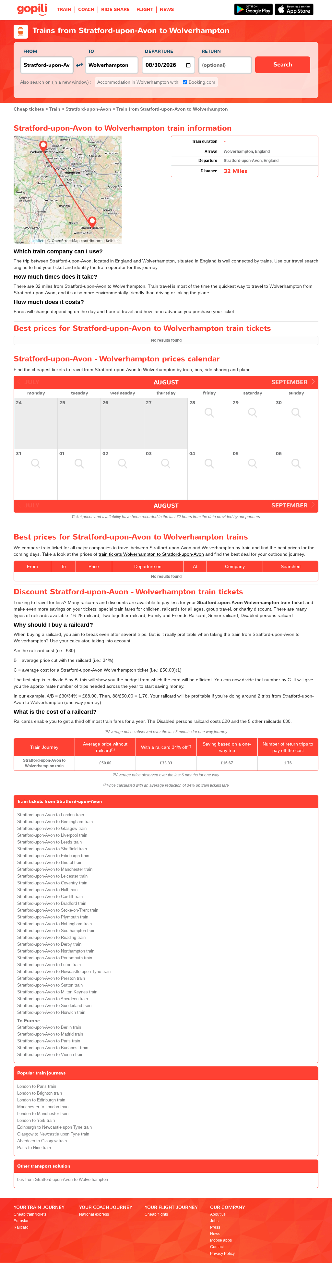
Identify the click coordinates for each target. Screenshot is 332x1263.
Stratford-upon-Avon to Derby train (49, 944)
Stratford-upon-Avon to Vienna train (50, 1054)
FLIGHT (144, 9)
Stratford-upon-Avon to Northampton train (55, 951)
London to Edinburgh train (41, 1100)
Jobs (214, 1221)
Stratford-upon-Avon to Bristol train (49, 862)
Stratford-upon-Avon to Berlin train (49, 1027)
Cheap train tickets (30, 1214)
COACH (86, 9)
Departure (159, 51)
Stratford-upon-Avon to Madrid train (50, 1034)
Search (282, 65)
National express (94, 1214)
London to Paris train (36, 1086)
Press (215, 1227)
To (91, 51)
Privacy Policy (222, 1253)
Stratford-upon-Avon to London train (50, 815)
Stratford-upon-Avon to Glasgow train (52, 828)
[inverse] (79, 65)
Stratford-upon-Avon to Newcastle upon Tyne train (64, 971)
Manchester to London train (42, 1107)
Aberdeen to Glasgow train (42, 1141)
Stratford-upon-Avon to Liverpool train (52, 835)
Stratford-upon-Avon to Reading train (51, 937)
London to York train (36, 1120)
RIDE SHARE (115, 9)
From (30, 51)
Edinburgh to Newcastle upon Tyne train (54, 1127)
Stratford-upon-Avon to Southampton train (56, 931)
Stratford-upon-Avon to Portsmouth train (54, 958)
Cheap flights (156, 1214)
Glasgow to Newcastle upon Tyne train (53, 1134)
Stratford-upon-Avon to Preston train (51, 978)
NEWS (167, 9)
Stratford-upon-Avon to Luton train (49, 965)
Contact (217, 1247)
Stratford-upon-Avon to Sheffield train (52, 849)
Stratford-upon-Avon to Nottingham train (54, 924)
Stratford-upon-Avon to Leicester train (52, 876)
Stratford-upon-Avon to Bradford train (51, 903)
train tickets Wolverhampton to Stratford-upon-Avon (151, 554)
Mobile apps (221, 1240)
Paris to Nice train (34, 1148)
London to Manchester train (42, 1113)
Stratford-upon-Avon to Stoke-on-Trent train (57, 910)
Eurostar (21, 1221)
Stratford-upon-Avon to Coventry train (52, 883)
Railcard (21, 1227)
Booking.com (156, 82)
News (215, 1234)
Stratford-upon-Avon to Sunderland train (54, 1005)
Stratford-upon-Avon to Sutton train (50, 985)
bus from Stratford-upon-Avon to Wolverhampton (62, 1179)
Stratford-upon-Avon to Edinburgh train (53, 856)
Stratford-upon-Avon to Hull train (47, 890)
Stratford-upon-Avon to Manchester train (54, 869)
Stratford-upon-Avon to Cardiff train (50, 896)
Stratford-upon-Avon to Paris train (48, 1041)
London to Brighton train (39, 1093)
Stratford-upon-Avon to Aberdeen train (52, 999)
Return (211, 51)
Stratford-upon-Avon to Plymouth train (52, 917)
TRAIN (64, 9)
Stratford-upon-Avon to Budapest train (52, 1048)
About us (218, 1214)
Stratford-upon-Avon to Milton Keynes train (57, 992)
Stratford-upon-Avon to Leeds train (49, 842)
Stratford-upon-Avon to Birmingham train (55, 822)
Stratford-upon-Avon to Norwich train (51, 1012)
